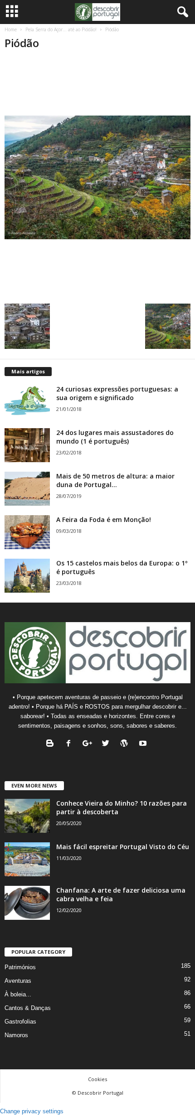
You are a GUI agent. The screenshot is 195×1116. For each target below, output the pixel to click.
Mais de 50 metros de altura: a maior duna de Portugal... (115, 480)
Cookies (97, 1079)
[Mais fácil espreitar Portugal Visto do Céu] (27, 859)
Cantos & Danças (28, 1008)
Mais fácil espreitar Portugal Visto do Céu (122, 846)
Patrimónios (20, 967)
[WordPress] (126, 744)
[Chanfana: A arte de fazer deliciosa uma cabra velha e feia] (27, 903)
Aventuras (18, 980)
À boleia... (18, 994)
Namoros (16, 1035)
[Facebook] (70, 744)
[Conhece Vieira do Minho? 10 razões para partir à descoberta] (27, 816)
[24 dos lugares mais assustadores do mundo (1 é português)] (27, 445)
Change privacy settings (31, 1111)
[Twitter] (107, 744)
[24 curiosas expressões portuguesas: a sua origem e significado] (27, 402)
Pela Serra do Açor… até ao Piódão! (61, 29)
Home (11, 29)
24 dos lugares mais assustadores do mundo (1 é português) (115, 436)
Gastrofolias (20, 1021)
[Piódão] (97, 177)
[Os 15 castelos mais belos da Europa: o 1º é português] (27, 576)
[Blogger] (52, 744)
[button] (181, 12)
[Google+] (89, 744)
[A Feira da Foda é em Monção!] (27, 532)
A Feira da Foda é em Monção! (103, 519)
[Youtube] (144, 744)
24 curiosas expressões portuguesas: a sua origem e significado (117, 393)
